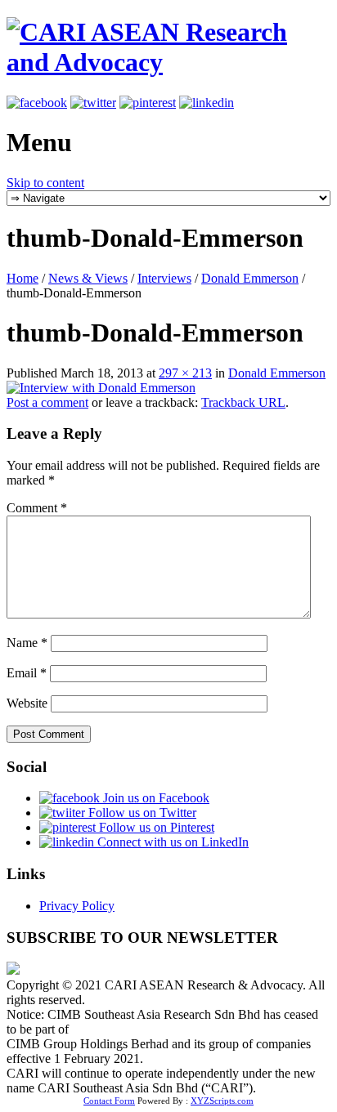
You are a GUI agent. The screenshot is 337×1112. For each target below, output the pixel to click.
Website (27, 703)
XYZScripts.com (222, 1100)
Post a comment (47, 402)
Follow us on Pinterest (155, 827)
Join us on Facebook (154, 798)
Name (27, 643)
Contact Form (109, 1100)
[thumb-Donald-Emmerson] (101, 388)
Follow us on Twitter (140, 812)
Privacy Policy (77, 906)
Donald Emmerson (250, 278)
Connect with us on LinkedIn (171, 842)
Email (27, 673)
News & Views (88, 278)
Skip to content (45, 183)
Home (22, 278)
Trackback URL (243, 402)
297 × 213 (185, 373)
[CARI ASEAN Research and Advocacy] (168, 62)
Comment (37, 508)
